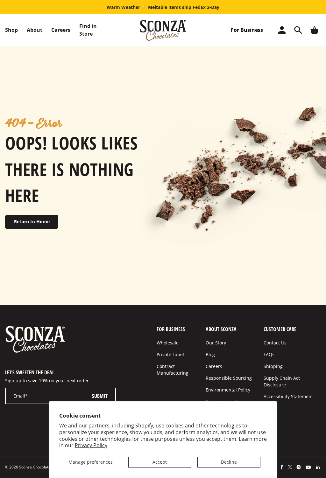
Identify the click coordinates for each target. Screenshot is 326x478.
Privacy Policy (91, 445)
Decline (229, 462)
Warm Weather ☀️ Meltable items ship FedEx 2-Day (163, 7)
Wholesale (168, 343)
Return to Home (32, 221)
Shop (11, 29)
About (34, 29)
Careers (60, 29)
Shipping (273, 366)
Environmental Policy (228, 390)
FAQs (269, 354)
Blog (210, 354)
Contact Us (275, 343)
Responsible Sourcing (229, 378)
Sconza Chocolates (36, 467)
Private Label (170, 354)
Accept (159, 462)
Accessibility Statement (288, 396)
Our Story (216, 343)
